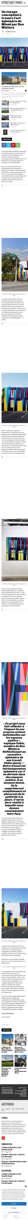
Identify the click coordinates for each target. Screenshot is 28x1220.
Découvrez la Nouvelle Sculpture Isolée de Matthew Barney (6, 1072)
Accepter (14, 1203)
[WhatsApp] (18, 145)
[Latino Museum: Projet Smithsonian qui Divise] (21, 1061)
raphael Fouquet (11, 31)
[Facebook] (4, 145)
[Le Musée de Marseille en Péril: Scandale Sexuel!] (7, 1040)
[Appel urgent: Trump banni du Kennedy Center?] (5, 125)
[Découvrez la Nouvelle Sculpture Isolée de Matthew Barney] (7, 1061)
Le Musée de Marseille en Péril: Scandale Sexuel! (7, 1050)
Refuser (14, 1208)
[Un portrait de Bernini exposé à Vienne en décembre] (5, 132)
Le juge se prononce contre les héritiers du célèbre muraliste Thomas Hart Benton (7, 1091)
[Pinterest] (13, 145)
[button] (25, 1186)
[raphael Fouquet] (3, 32)
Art (22, 168)
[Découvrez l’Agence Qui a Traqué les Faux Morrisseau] (21, 1040)
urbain (23, 318)
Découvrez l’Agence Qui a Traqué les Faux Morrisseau (20, 1050)
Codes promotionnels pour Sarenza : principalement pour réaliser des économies (20, 1093)
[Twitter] (8, 145)
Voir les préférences (14, 1212)
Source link (5, 1024)
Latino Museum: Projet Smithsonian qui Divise (20, 1070)
